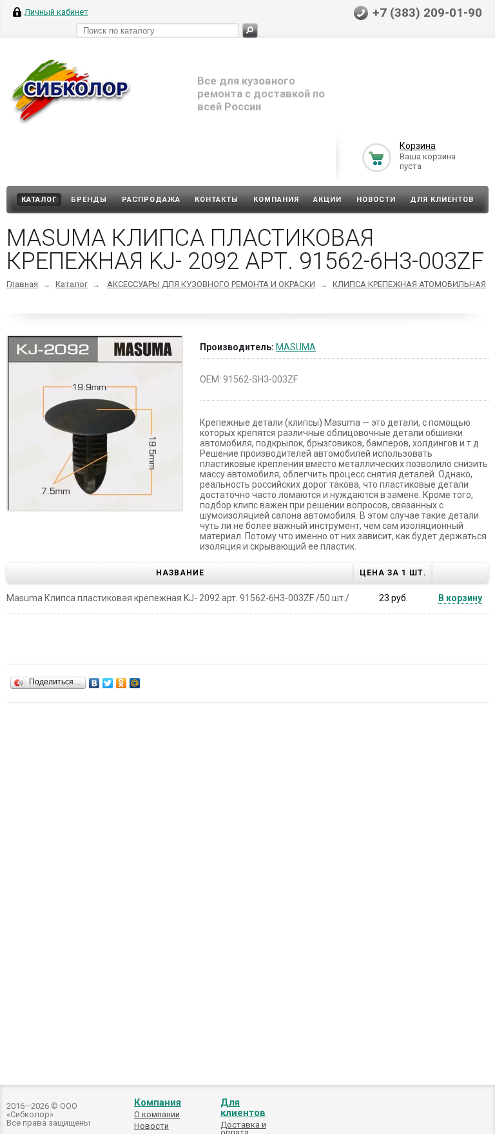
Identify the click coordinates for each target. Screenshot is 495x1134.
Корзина (418, 146)
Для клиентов (442, 199)
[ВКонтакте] (94, 683)
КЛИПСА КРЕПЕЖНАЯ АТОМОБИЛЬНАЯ (409, 284)
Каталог (39, 199)
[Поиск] (250, 30)
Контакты (216, 199)
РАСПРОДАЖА (151, 199)
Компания (276, 199)
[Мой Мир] (135, 683)
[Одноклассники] (121, 683)
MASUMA (296, 347)
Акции (327, 199)
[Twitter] (108, 683)
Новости (376, 199)
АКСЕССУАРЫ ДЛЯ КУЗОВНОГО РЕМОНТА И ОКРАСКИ (211, 284)
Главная (22, 284)
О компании (157, 1114)
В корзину (460, 598)
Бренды (89, 199)
